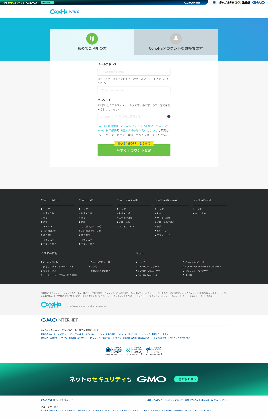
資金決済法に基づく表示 (94, 296)
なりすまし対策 (160, 337)
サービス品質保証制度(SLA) (119, 296)
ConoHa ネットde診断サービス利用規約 (149, 292)
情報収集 (154, 410)
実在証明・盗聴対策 (49, 337)
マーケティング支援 (128, 410)
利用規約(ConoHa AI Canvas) (183, 292)
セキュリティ (110, 410)
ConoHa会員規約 (108, 126)
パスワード (104, 100)
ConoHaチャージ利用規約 (90, 292)
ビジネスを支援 (95, 410)
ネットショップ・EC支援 (75, 410)
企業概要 (193, 296)
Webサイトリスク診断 (128, 334)
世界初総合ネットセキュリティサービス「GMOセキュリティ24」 (68, 334)
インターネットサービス (51, 410)
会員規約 (45, 292)
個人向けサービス (192, 410)
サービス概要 (206, 296)
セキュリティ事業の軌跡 (180, 337)
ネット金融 (166, 410)
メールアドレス (107, 64)
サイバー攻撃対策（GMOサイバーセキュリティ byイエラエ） (86, 337)
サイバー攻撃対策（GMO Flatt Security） (132, 337)
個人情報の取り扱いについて (140, 130)
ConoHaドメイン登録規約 (137, 126)
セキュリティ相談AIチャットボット (155, 334)
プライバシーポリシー (159, 296)
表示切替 (168, 116)
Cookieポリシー (179, 296)
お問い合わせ (141, 296)
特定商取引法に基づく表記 (68, 296)
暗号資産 (178, 410)
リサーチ (143, 410)
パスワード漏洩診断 (107, 334)
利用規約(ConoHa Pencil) (210, 292)
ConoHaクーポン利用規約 (116, 292)
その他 (206, 410)
